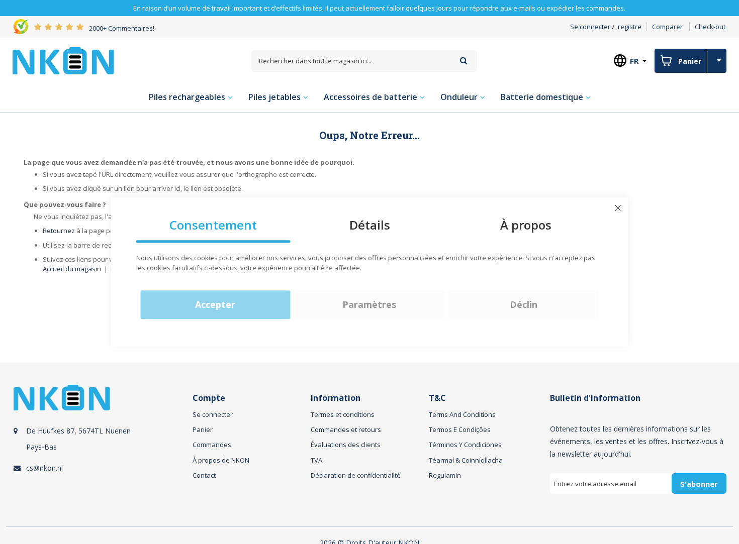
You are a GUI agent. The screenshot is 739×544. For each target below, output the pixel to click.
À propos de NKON (221, 460)
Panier (203, 429)
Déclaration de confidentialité (356, 475)
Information (335, 398)
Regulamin (445, 475)
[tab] (102, 451)
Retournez (59, 230)
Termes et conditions (343, 414)
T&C (437, 398)
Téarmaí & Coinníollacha (466, 460)
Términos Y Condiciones (465, 444)
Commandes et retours (346, 429)
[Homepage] (63, 60)
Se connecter (590, 26)
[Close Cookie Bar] (617, 207)
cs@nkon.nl (44, 468)
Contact (204, 475)
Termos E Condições (460, 429)
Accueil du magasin (72, 268)
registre (629, 26)
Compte (209, 398)
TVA (316, 460)
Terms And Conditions (462, 414)
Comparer (667, 26)
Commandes (212, 444)
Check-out (710, 26)
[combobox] (364, 61)
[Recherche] (463, 60)
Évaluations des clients (346, 444)
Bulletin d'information (595, 398)
